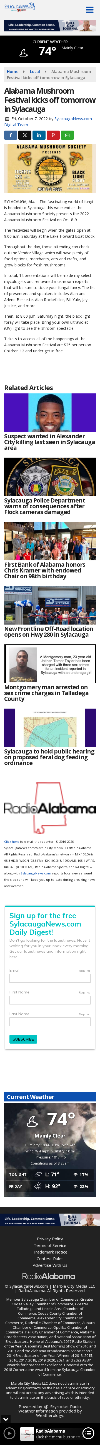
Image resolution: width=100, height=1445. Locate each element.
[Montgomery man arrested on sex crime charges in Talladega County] (50, 663)
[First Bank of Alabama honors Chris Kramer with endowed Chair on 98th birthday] (50, 541)
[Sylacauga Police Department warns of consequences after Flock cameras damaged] (50, 477)
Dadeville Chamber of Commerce (53, 1322)
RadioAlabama (31, 1290)
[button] (89, 10)
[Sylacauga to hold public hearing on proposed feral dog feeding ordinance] (50, 728)
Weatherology (49, 1415)
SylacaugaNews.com (36, 873)
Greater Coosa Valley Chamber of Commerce (53, 1301)
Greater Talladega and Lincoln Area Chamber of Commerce (53, 1308)
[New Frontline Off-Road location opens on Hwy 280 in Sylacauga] (50, 605)
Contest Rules (50, 1258)
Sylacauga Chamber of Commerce (50, 1299)
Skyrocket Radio (65, 1406)
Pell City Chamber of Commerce (51, 1332)
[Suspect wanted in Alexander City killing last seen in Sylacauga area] (50, 412)
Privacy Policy (50, 1238)
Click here (11, 841)
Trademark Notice (50, 1252)
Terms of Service (50, 1245)
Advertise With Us (50, 1265)
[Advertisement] (50, 25)
